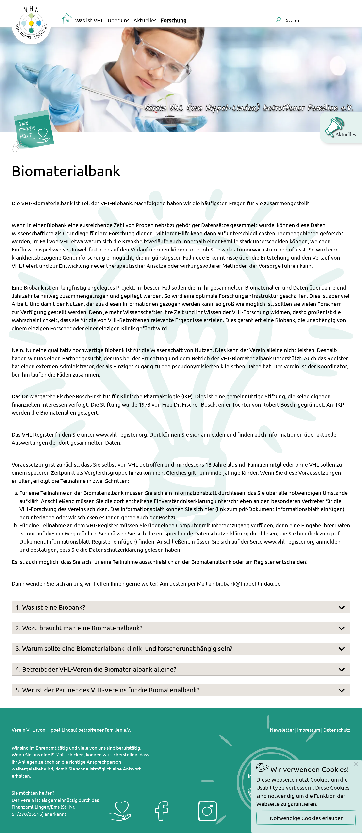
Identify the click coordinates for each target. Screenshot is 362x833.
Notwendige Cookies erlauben (307, 818)
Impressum (308, 730)
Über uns (119, 20)
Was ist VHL (89, 20)
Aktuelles (145, 20)
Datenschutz (336, 730)
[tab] (181, 607)
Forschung (174, 20)
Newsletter (282, 730)
